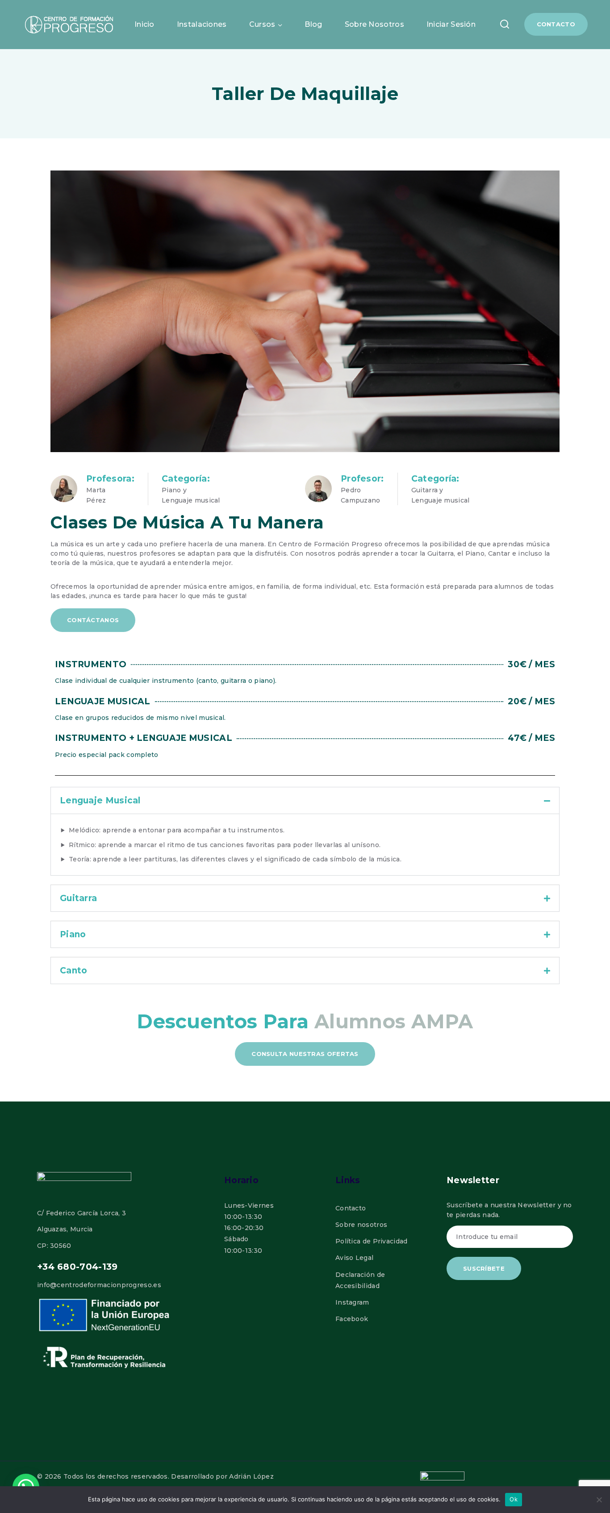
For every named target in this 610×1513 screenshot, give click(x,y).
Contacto (556, 24)
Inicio (144, 24)
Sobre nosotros (374, 24)
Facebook (351, 1319)
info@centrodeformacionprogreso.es (99, 1285)
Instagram (352, 1302)
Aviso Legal (354, 1258)
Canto (74, 970)
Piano (73, 934)
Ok (514, 1499)
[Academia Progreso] (69, 24)
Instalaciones (202, 24)
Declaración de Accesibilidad (360, 1280)
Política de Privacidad (371, 1241)
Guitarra (78, 898)
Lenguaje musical (100, 800)
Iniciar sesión (451, 24)
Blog (313, 24)
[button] (305, 800)
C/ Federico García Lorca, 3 (81, 1213)
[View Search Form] (505, 24)
